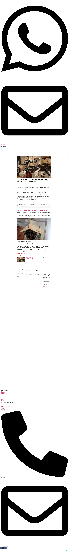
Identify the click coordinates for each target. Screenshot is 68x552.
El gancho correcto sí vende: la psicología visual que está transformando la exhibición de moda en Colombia (46, 276)
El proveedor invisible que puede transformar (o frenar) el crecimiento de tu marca (38, 269)
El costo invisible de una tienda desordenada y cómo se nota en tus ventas (20, 269)
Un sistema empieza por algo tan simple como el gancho (32, 210)
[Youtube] (4, 146)
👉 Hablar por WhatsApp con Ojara (22, 253)
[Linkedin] (6, 146)
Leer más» (18, 277)
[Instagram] (3, 146)
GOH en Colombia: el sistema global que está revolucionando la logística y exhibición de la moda (29, 270)
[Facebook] (1, 146)
